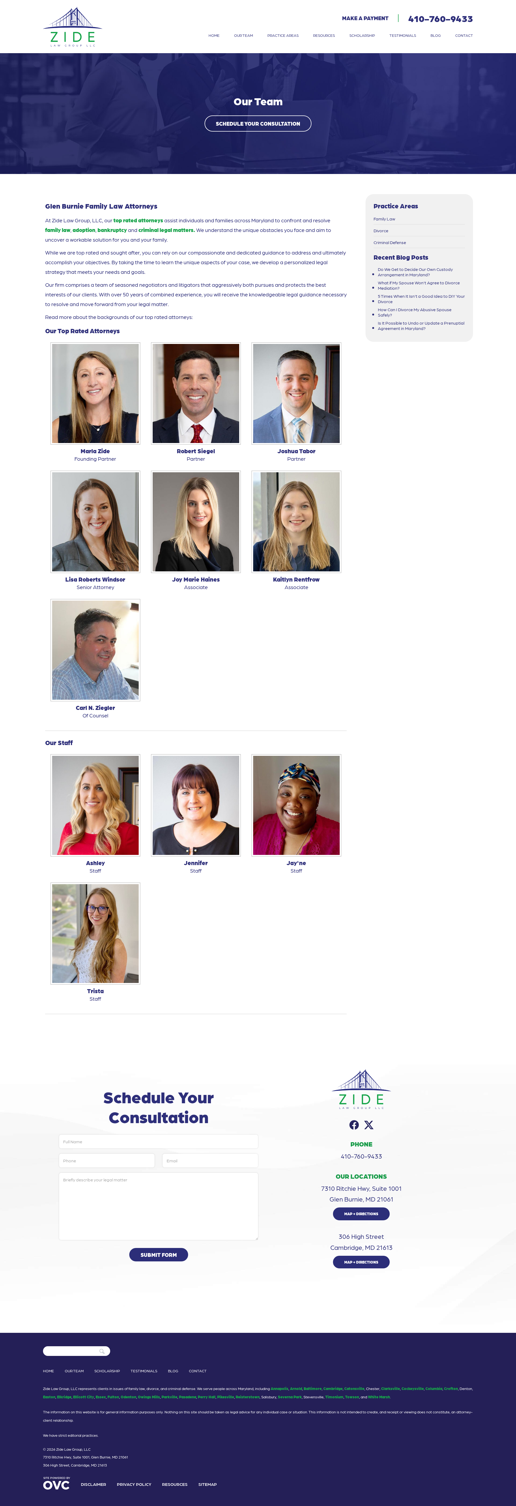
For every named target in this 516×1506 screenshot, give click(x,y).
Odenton (128, 1396)
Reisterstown (248, 1396)
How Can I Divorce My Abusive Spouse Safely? (415, 312)
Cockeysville (413, 1388)
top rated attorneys (138, 220)
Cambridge (333, 1388)
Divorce (381, 230)
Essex (101, 1396)
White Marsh (379, 1396)
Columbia (433, 1388)
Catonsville (354, 1388)
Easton (49, 1396)
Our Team (243, 35)
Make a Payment (365, 17)
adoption (84, 229)
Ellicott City (83, 1396)
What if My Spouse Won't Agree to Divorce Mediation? (419, 285)
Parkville (169, 1396)
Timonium (334, 1396)
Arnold (296, 1388)
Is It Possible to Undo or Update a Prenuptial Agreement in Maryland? (421, 325)
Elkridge (64, 1396)
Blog (436, 35)
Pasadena (187, 1396)
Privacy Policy (134, 1484)
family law (57, 229)
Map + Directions (361, 1213)
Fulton (113, 1396)
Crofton (451, 1388)
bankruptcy (113, 229)
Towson (352, 1396)
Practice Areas (283, 35)
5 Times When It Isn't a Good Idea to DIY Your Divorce (421, 298)
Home (214, 35)
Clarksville (390, 1388)
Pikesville (225, 1396)
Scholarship (362, 35)
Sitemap (207, 1484)
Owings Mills (149, 1396)
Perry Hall (207, 1396)
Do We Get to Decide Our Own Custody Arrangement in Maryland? (415, 272)
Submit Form (159, 1254)
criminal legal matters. (166, 229)
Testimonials (402, 35)
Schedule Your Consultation (258, 123)
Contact (464, 35)
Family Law (384, 219)
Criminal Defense (390, 242)
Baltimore (313, 1388)
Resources (324, 35)
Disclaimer (93, 1484)
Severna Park (290, 1396)
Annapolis (279, 1388)
